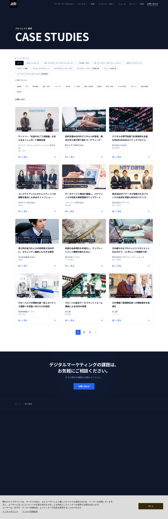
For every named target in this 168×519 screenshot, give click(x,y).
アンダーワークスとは (63, 4)
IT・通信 (77, 86)
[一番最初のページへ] (72, 332)
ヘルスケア (57, 86)
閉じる (150, 506)
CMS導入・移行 (84, 63)
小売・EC (133, 86)
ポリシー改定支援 (110, 68)
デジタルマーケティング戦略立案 (88, 68)
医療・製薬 (109, 86)
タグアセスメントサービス (63, 68)
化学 (26, 86)
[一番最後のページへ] (95, 332)
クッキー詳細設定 (30, 511)
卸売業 (19, 92)
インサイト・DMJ (105, 4)
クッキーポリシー (10, 511)
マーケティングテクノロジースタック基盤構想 (32, 74)
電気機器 (35, 86)
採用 (142, 4)
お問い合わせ (152, 3)
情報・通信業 (88, 86)
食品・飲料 (46, 86)
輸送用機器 (144, 86)
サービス (81, 4)
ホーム (18, 404)
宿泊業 (68, 86)
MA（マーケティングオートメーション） (107, 63)
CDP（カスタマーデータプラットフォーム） (59, 63)
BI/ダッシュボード (33, 63)
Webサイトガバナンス (133, 63)
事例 (93, 4)
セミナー (133, 4)
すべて (19, 63)
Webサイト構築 (22, 68)
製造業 (99, 86)
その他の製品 (121, 86)
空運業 (19, 86)
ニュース (122, 4)
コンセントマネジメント (41, 68)
